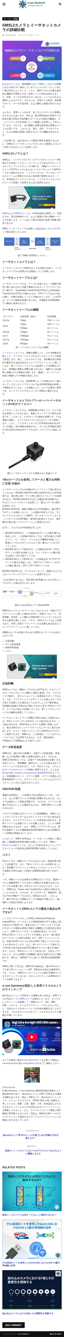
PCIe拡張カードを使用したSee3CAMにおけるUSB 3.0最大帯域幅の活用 (31, 1264)
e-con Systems (23, 1334)
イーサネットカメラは (13, 353)
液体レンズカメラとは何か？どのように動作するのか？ (29, 1214)
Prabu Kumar (10, 35)
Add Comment (13, 1325)
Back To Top (55, 1334)
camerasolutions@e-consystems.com (21, 1063)
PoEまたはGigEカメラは (14, 845)
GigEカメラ (12, 998)
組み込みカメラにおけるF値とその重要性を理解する (27, 1313)
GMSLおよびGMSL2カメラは (16, 213)
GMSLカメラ (26, 998)
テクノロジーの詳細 (11, 19)
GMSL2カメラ (44, 620)
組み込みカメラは (11, 84)
